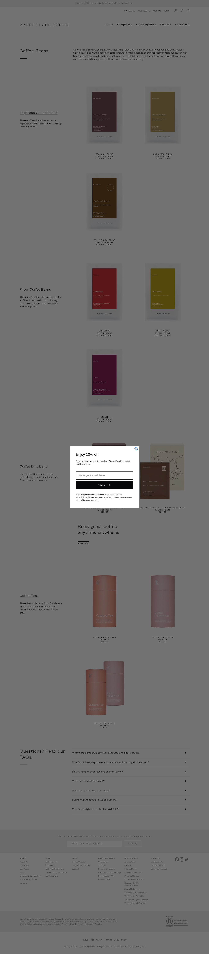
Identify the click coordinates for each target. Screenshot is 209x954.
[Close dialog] (136, 448)
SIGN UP (104, 485)
